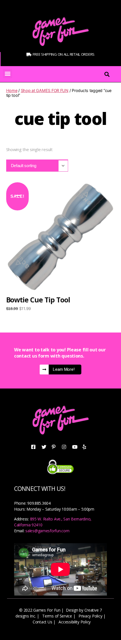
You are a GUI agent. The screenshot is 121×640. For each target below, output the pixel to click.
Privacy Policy (90, 616)
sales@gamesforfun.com (47, 530)
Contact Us (42, 622)
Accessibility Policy (75, 622)
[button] (7, 73)
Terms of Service (57, 616)
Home (11, 90)
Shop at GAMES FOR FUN (44, 90)
